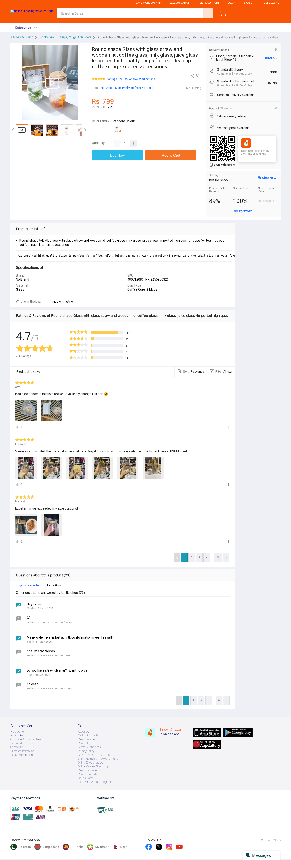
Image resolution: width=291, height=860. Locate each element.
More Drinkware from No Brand (134, 87)
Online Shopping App (90, 762)
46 (218, 557)
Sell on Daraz (85, 778)
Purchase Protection (22, 751)
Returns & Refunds (21, 743)
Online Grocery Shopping (93, 766)
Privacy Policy (86, 751)
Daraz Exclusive (87, 770)
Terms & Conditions (89, 747)
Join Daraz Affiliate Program (94, 782)
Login (232, 2)
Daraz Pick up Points (22, 754)
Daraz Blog (84, 743)
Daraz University (88, 774)
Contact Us (16, 747)
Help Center (17, 731)
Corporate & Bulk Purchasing (27, 739)
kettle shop (218, 180)
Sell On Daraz (179, 2)
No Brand (107, 87)
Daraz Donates (86, 739)
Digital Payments (88, 735)
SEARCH (208, 13)
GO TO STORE (243, 211)
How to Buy (17, 735)
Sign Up (249, 2)
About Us (83, 731)
